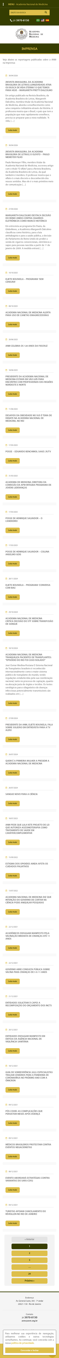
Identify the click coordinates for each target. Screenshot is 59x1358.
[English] (42, 20)
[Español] (47, 20)
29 (29, 1274)
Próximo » (29, 1281)
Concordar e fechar (30, 1350)
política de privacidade (22, 1343)
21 (21, 20)
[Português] (38, 20)
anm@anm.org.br (29, 1321)
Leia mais (12, 130)
